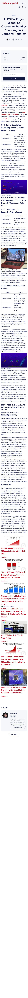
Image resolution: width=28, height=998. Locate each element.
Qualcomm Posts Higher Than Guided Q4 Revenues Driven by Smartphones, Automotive (14, 598)
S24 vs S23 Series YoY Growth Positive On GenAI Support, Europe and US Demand (13, 575)
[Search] (22, 7)
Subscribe (14, 78)
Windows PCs (16, 114)
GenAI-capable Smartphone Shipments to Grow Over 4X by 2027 (13, 551)
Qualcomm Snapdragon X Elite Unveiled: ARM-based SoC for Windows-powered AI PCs (13, 690)
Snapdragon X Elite (6, 118)
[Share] (19, 7)
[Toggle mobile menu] (25, 7)
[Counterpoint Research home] (6, 3)
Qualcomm (4, 105)
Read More (4, 557)
